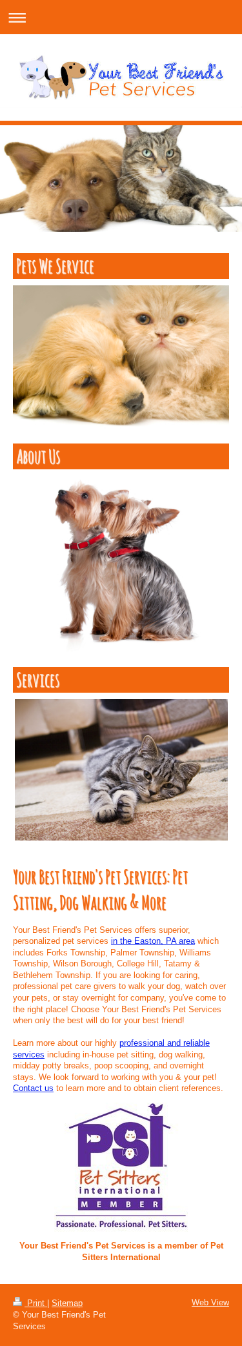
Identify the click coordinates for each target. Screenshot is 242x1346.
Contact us (33, 1088)
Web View (210, 1302)
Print (36, 1303)
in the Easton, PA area (153, 941)
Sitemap (67, 1303)
